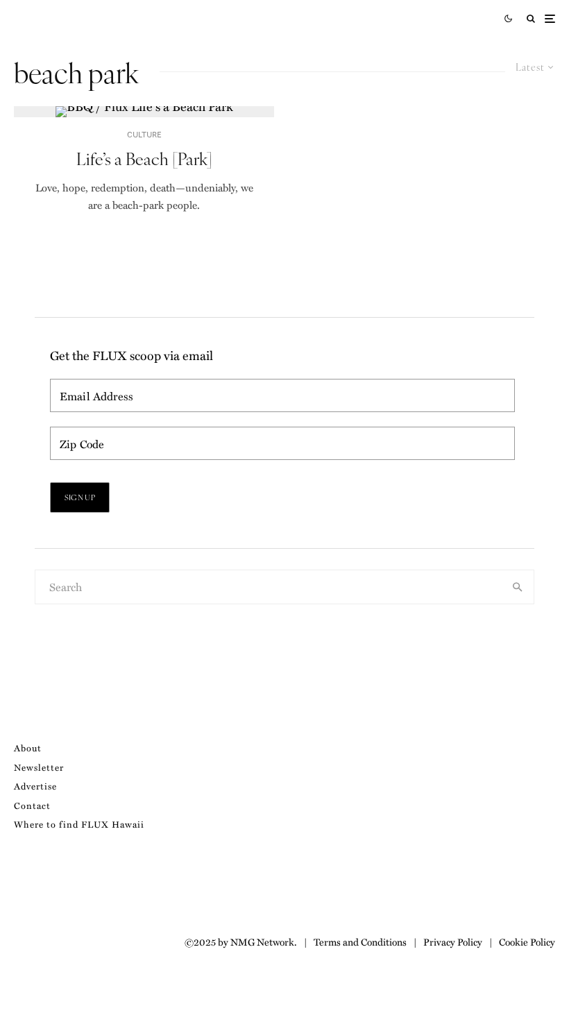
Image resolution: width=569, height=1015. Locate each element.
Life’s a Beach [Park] (144, 158)
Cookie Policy (527, 941)
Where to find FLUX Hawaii (79, 823)
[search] (518, 587)
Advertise (35, 785)
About (28, 747)
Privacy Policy (452, 941)
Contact (32, 805)
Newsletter (39, 767)
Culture (144, 134)
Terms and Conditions (360, 941)
